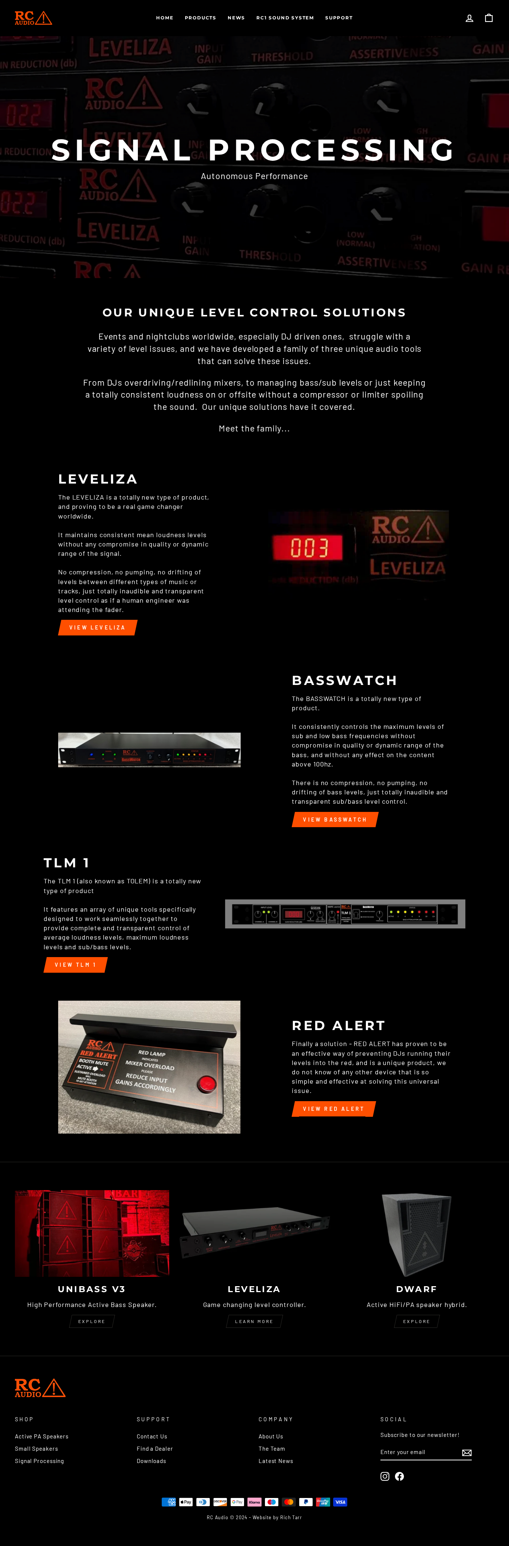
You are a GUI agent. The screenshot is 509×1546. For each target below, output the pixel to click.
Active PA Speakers (42, 1436)
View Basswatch (335, 819)
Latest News (276, 1460)
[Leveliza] (254, 1233)
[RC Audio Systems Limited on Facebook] (399, 1476)
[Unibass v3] (92, 1233)
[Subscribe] (467, 1452)
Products (200, 17)
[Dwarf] (417, 1233)
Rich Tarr (291, 1517)
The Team (272, 1448)
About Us (271, 1436)
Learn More (254, 1321)
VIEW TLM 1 (76, 965)
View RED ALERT (334, 1109)
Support (339, 17)
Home (164, 17)
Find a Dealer (155, 1448)
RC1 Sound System (285, 17)
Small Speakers (36, 1448)
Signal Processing (39, 1460)
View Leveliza (97, 627)
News (236, 17)
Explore (92, 1321)
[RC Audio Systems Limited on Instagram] (384, 1476)
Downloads (151, 1460)
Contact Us (152, 1436)
